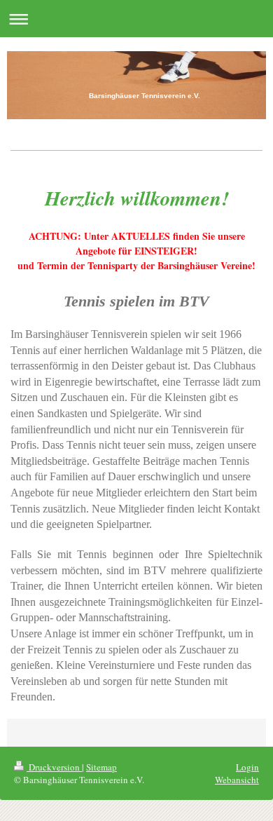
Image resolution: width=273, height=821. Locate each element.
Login (247, 767)
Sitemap (101, 767)
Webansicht (237, 779)
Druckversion (54, 767)
